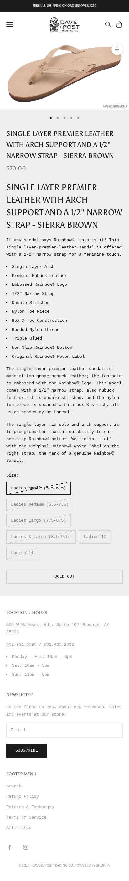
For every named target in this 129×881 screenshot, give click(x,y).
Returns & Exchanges (30, 807)
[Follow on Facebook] (9, 847)
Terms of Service (26, 817)
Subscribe (26, 750)
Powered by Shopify (92, 865)
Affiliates (18, 827)
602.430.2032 (59, 644)
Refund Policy (22, 796)
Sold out (64, 576)
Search (13, 786)
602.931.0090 (21, 644)
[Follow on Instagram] (26, 847)
